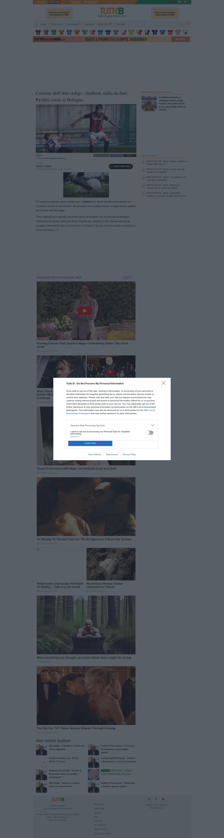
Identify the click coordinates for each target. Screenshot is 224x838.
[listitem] (112, 425)
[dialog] (112, 419)
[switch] (149, 433)
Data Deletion (94, 454)
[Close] (164, 384)
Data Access (112, 454)
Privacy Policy (129, 454)
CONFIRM (90, 443)
